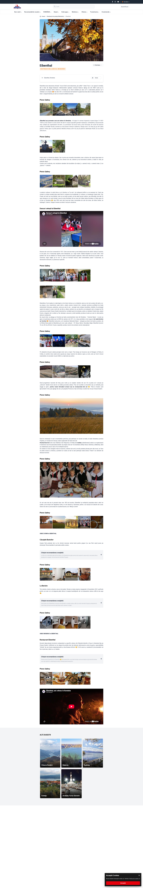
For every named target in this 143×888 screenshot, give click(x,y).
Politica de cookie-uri (134, 878)
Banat (56, 12)
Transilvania (94, 12)
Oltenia (84, 12)
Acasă (43, 16)
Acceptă (123, 883)
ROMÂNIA (46, 12)
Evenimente (106, 12)
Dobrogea (64, 12)
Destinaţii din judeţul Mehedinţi (55, 16)
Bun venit (17, 12)
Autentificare (124, 7)
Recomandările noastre (32, 12)
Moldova (75, 12)
